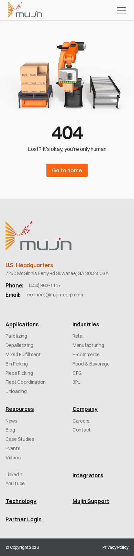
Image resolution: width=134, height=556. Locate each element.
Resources (19, 408)
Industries (85, 324)
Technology (20, 501)
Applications (22, 324)
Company (85, 408)
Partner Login (23, 519)
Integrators (87, 475)
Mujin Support (90, 501)
